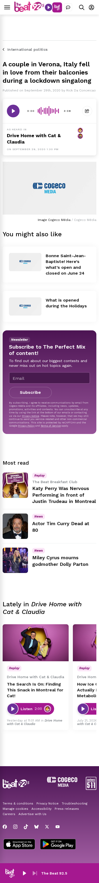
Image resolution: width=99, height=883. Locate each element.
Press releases (67, 809)
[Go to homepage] (29, 10)
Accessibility (41, 809)
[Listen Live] (48, 7)
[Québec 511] (91, 788)
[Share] (87, 111)
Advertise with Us (32, 814)
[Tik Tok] (26, 827)
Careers (9, 814)
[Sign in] (91, 7)
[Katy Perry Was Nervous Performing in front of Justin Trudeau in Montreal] (15, 485)
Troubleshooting (74, 803)
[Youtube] (57, 827)
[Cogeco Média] (62, 785)
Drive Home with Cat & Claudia (34, 722)
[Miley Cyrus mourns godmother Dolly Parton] (15, 560)
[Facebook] (5, 827)
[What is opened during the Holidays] (25, 306)
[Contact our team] (68, 7)
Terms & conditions (18, 803)
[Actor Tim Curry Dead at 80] (15, 526)
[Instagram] (15, 827)
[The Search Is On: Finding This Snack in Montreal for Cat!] (36, 643)
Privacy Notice (30, 415)
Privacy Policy (26, 425)
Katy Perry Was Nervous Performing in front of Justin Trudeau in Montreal (64, 495)
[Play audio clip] (13, 111)
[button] (24, 873)
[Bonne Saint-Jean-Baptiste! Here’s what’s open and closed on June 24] (25, 262)
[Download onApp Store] (19, 844)
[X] (47, 827)
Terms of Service (51, 425)
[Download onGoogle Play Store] (58, 844)
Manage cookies (15, 809)
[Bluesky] (36, 827)
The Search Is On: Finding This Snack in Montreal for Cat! (35, 690)
